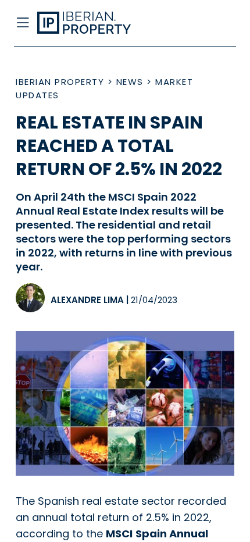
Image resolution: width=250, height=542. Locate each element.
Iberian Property (60, 82)
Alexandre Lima (87, 300)
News (130, 82)
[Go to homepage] (99, 23)
